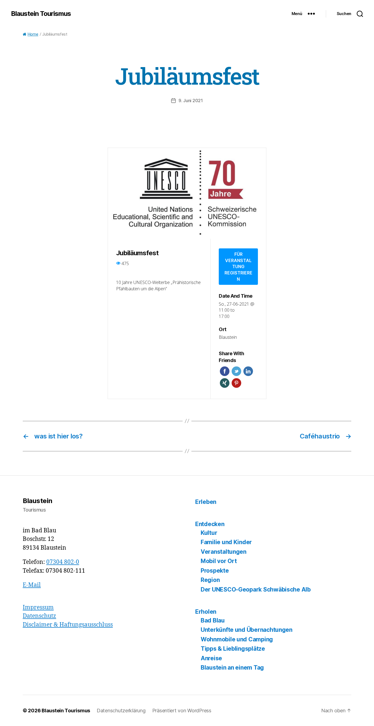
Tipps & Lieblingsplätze (233, 648)
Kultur (209, 532)
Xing (224, 383)
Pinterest (236, 383)
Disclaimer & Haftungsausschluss (68, 625)
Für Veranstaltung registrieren (238, 266)
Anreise (211, 658)
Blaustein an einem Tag (232, 667)
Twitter (236, 371)
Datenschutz (39, 616)
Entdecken (210, 524)
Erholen (205, 611)
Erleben (205, 501)
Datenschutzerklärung (121, 710)
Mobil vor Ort (219, 561)
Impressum (38, 607)
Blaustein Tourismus (41, 13)
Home (33, 34)
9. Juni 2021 (191, 100)
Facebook (224, 371)
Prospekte (215, 570)
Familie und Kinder (226, 542)
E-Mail (32, 585)
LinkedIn (248, 371)
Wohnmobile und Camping (237, 639)
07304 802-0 (62, 562)
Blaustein (228, 337)
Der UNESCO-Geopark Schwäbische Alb (256, 589)
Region (210, 579)
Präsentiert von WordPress (181, 710)
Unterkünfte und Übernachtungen (246, 629)
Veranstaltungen (223, 551)
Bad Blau (213, 620)
